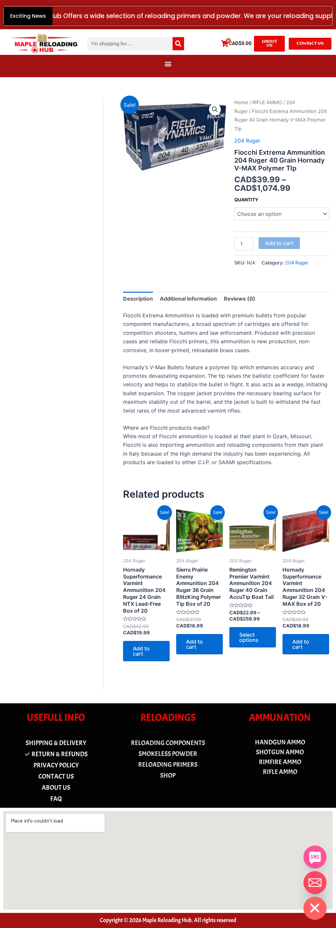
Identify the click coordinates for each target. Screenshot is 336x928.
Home (241, 102)
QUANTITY (246, 199)
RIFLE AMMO (267, 102)
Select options (249, 637)
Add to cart (279, 243)
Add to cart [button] (141, 651)
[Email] (315, 882)
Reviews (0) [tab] (239, 298)
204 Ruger (247, 140)
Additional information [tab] (188, 298)
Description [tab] (138, 298)
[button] (168, 63)
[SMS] (315, 857)
